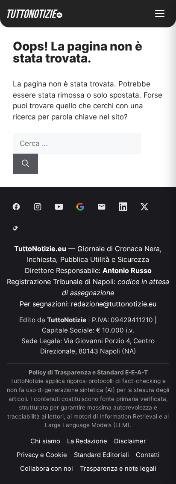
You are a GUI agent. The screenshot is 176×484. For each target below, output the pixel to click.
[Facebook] (16, 206)
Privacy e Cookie (42, 455)
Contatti (148, 455)
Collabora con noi (46, 468)
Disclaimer (130, 441)
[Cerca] (25, 164)
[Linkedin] (123, 206)
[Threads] (16, 228)
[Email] (101, 206)
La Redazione (87, 441)
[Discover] (80, 206)
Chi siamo (45, 441)
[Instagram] (37, 206)
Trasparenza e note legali (118, 468)
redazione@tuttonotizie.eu (113, 304)
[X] (144, 206)
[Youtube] (59, 206)
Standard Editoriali (101, 455)
